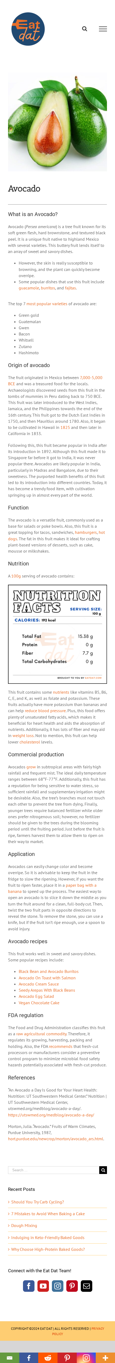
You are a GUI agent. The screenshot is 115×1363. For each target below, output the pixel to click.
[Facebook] (28, 1286)
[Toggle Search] (84, 28)
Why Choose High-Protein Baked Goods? (48, 1249)
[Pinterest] (72, 1286)
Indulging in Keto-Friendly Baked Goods (48, 1237)
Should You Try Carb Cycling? (37, 1202)
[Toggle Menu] (103, 29)
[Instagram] (57, 1286)
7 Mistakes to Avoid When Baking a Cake (48, 1213)
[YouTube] (43, 1286)
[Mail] (86, 1286)
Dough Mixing (24, 1225)
